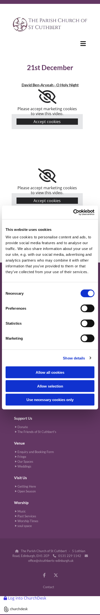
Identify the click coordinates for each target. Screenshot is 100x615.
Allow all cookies (50, 372)
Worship (21, 502)
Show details (74, 358)
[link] (47, 96)
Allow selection (50, 386)
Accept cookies (47, 121)
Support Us (23, 418)
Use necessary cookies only (50, 400)
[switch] (87, 308)
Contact (48, 587)
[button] (50, 43)
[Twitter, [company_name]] (55, 575)
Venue (19, 443)
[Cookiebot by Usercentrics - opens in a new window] (73, 212)
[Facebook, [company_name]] (44, 575)
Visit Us (20, 478)
